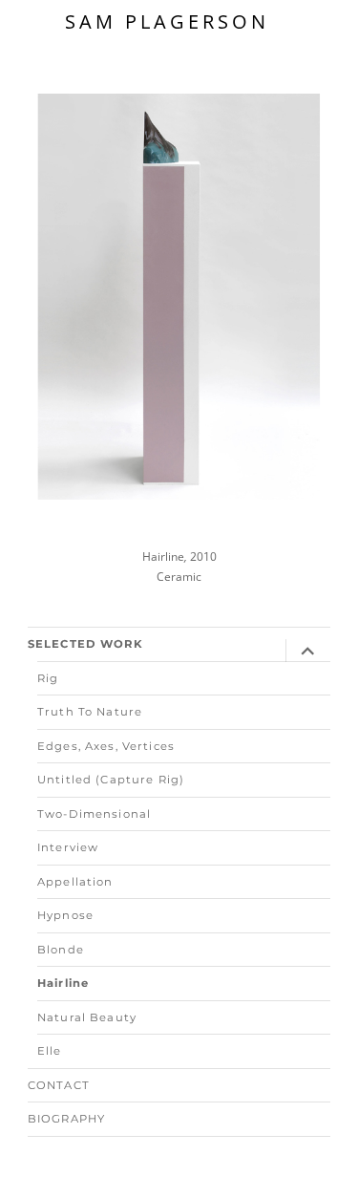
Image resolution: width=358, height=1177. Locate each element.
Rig (47, 678)
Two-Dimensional (94, 814)
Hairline (63, 983)
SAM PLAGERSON (167, 21)
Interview (67, 847)
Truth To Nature (89, 711)
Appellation (75, 881)
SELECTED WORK (85, 644)
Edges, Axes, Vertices (106, 746)
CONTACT (59, 1085)
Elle (49, 1051)
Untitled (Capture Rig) (110, 779)
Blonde (60, 949)
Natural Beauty (87, 1017)
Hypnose (65, 915)
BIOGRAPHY (66, 1118)
